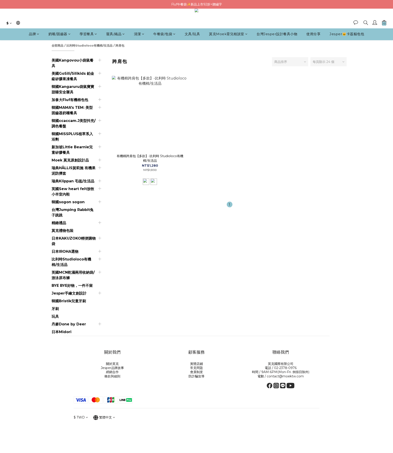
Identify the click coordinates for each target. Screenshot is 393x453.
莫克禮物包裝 (62, 230)
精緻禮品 (59, 223)
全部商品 (57, 45)
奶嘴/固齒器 (57, 34)
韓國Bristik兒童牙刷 (69, 301)
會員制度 (196, 372)
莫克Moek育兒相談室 (226, 34)
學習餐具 (87, 34)
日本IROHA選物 (65, 251)
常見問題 (196, 368)
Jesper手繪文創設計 (69, 293)
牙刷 (55, 309)
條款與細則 (112, 376)
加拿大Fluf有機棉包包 (70, 100)
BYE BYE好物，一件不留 (72, 285)
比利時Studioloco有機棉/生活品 (89, 45)
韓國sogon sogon (68, 202)
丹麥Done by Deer (69, 324)
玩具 (55, 316)
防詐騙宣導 (196, 376)
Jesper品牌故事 (112, 368)
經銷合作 (112, 372)
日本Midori (61, 332)
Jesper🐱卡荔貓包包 (347, 34)
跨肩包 (120, 45)
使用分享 (313, 34)
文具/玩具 (192, 34)
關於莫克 (112, 364)
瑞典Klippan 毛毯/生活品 (73, 181)
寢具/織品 (114, 34)
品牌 (32, 34)
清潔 (137, 34)
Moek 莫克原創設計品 (70, 160)
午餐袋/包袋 (162, 34)
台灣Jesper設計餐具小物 (277, 34)
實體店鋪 (196, 364)
